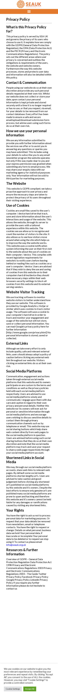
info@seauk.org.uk (16, 544)
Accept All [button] (29, 689)
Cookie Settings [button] (13, 689)
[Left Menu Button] (29, 11)
